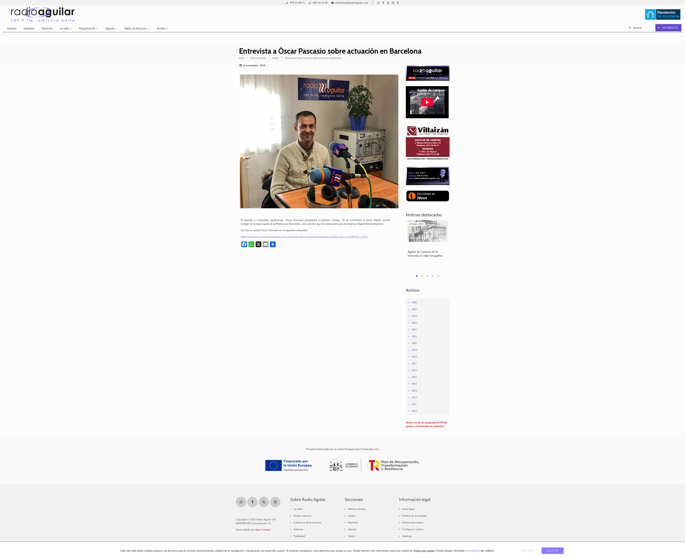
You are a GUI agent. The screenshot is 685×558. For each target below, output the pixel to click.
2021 (414, 336)
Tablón (351, 536)
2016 (414, 370)
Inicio (241, 58)
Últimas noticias (258, 58)
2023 (414, 323)
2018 (414, 356)
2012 (414, 397)
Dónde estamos (302, 515)
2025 (414, 309)
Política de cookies (412, 522)
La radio (298, 509)
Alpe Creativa (262, 529)
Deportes (353, 522)
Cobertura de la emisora (307, 522)
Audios (275, 58)
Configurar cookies (412, 529)
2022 (414, 329)
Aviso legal (408, 509)
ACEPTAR (552, 550)
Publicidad (299, 536)
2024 (414, 316)
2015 (414, 377)
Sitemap (407, 536)
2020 (414, 343)
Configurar (474, 550)
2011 (414, 404)
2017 (414, 363)
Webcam (298, 529)
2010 (414, 411)
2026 (414, 302)
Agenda (352, 529)
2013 (414, 390)
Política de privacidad (414, 515)
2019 (414, 350)
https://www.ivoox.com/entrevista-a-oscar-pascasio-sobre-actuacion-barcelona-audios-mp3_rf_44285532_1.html (304, 236)
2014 (414, 384)
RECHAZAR (528, 550)
